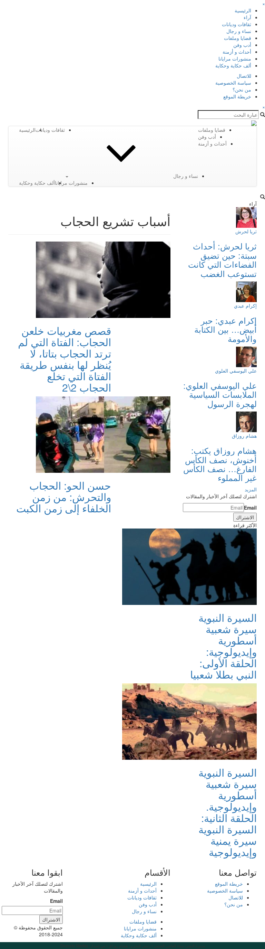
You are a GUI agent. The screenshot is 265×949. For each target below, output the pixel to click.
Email (250, 507)
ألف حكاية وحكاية (233, 65)
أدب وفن (242, 44)
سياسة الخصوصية (233, 82)
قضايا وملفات (237, 37)
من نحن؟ (242, 89)
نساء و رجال (238, 31)
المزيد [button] (251, 489)
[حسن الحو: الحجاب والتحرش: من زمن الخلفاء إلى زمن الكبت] (103, 433)
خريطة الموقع (237, 96)
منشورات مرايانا (234, 58)
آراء (247, 17)
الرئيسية (243, 10)
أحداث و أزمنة (237, 51)
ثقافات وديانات (236, 24)
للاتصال (244, 75)
